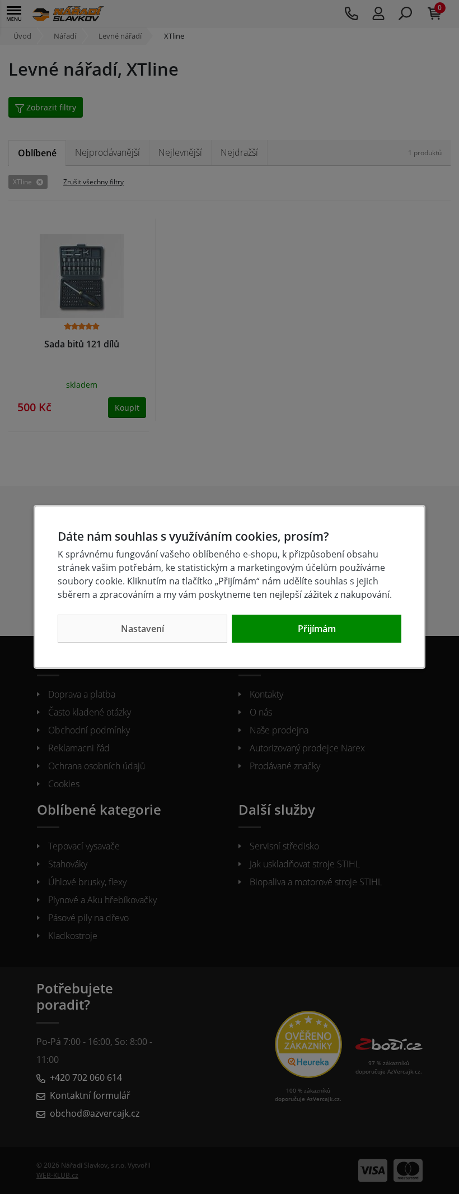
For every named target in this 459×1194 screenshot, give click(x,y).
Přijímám (317, 628)
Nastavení (142, 628)
